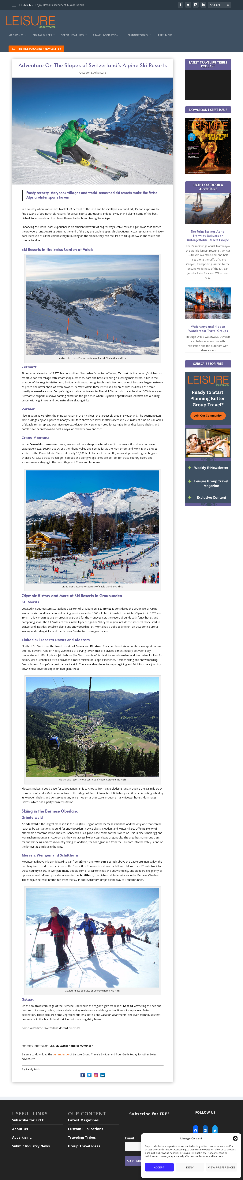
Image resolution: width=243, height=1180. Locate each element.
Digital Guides (42, 35)
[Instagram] (96, 1075)
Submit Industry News (31, 1146)
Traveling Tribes (82, 1137)
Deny (190, 1167)
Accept (159, 1167)
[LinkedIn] (102, 1075)
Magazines (16, 35)
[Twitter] (89, 1075)
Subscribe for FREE (28, 1120)
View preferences (221, 1167)
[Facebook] (82, 1075)
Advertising (22, 1137)
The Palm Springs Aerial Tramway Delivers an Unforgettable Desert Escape (208, 235)
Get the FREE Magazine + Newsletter (36, 48)
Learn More (164, 35)
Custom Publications (85, 1129)
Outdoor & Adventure (92, 72)
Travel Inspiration (105, 35)
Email (129, 1138)
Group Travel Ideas (84, 1146)
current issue (61, 1054)
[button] (235, 1138)
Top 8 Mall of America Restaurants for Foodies (64, 5)
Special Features (72, 35)
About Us (20, 1129)
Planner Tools (138, 35)
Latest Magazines (83, 1120)
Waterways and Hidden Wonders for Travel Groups (208, 328)
